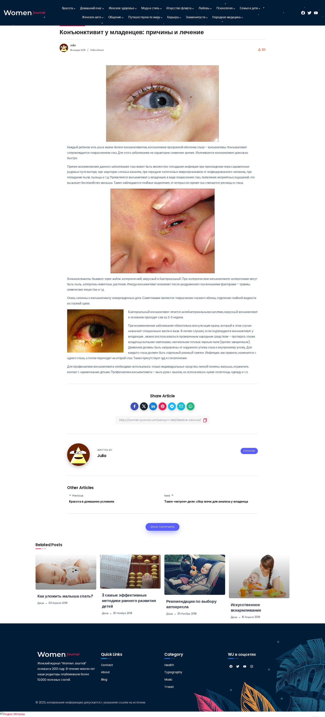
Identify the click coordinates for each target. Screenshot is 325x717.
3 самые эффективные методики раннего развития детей (129, 600)
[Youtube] (245, 666)
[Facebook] (231, 666)
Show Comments (162, 527)
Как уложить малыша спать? (65, 596)
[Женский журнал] (24, 13)
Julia (73, 45)
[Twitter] (238, 666)
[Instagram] (252, 666)
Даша (40, 603)
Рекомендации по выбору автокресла (191, 604)
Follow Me (249, 450)
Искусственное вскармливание (246, 607)
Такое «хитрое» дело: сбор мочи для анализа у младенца (206, 501)
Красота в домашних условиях (91, 501)
